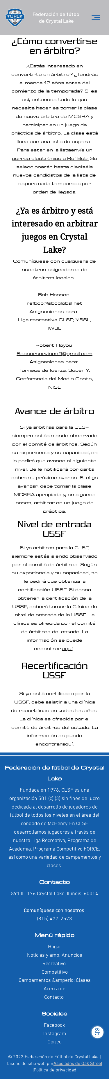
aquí (67, 648)
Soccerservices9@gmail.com (54, 353)
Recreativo (54, 964)
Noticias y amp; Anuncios (54, 955)
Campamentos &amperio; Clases (55, 980)
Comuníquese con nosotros (54, 911)
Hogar (54, 947)
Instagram (54, 1034)
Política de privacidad (55, 1070)
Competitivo (55, 972)
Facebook (54, 1025)
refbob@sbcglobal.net (55, 303)
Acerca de (54, 989)
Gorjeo (54, 1042)
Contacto (54, 881)
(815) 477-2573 (54, 919)
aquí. (68, 744)
